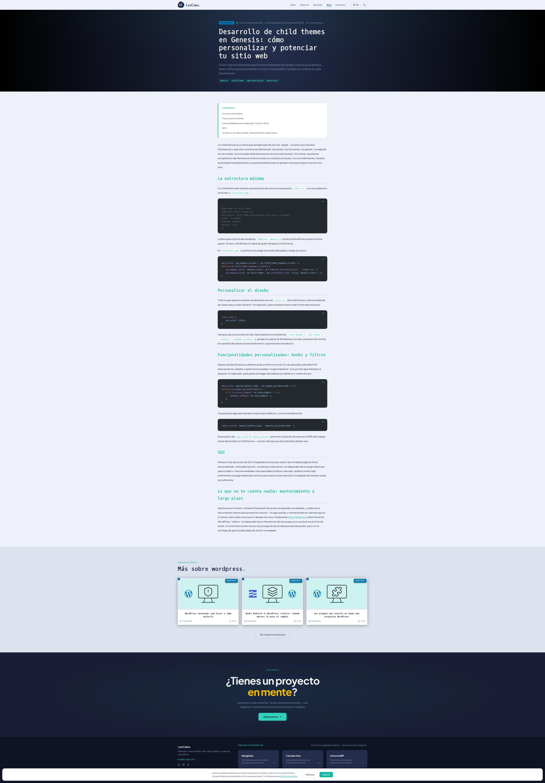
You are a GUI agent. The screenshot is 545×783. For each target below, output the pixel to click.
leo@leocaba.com (186, 759)
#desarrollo (272, 81)
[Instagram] (183, 764)
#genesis (224, 81)
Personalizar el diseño (233, 118)
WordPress (227, 23)
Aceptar (326, 774)
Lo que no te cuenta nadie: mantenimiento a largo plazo (249, 132)
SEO (224, 127)
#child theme (238, 81)
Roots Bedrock (297, 517)
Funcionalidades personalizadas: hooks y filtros (245, 123)
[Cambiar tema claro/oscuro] (364, 5)
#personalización (255, 81)
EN (357, 5)
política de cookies (288, 776)
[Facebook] (188, 764)
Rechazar (310, 774)
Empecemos (271, 716)
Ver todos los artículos (272, 634)
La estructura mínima (232, 113)
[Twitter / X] (179, 764)
